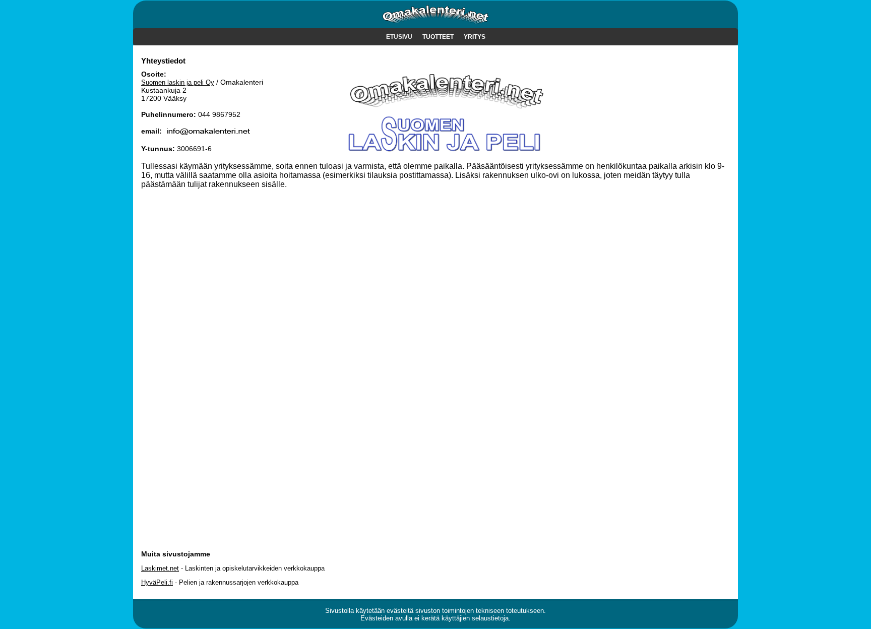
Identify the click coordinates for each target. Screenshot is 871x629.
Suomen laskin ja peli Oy (177, 82)
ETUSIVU (399, 36)
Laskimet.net (160, 568)
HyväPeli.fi (157, 582)
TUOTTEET (438, 36)
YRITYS (474, 36)
